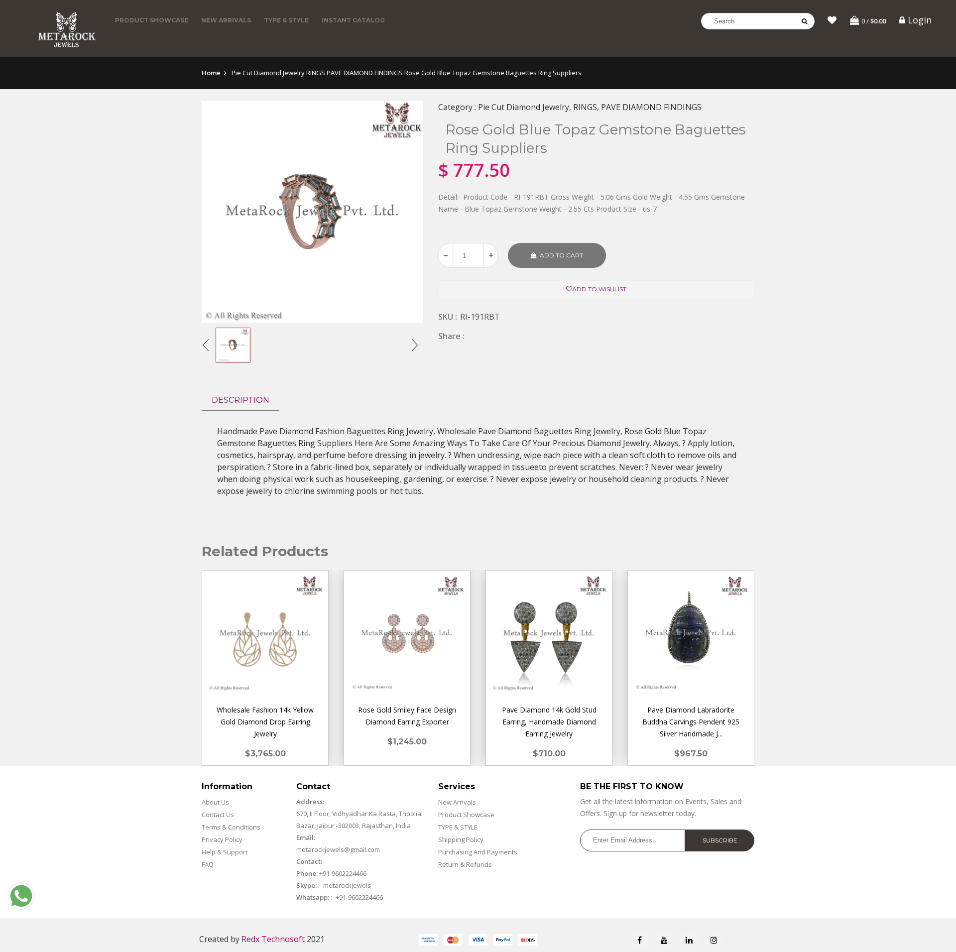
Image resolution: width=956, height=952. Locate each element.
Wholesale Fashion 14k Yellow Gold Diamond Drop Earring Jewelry (265, 721)
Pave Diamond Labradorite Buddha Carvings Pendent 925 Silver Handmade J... (690, 721)
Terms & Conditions (231, 827)
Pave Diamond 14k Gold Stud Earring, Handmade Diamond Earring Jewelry (549, 721)
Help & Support (224, 851)
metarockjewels (346, 885)
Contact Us (218, 814)
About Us (215, 802)
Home (211, 72)
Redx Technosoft (273, 939)
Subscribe (720, 840)
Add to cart (561, 255)
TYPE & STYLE (286, 20)
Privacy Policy (222, 839)
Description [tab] (240, 400)
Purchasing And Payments (477, 851)
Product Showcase (151, 20)
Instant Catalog (353, 20)
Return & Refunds (465, 864)
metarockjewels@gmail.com (338, 849)
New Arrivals (226, 20)
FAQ (208, 864)
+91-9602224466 (342, 873)
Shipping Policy (460, 839)
